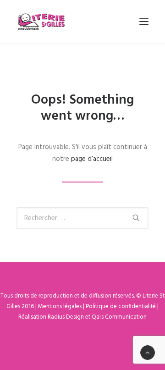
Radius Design (66, 317)
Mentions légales (60, 306)
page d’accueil (92, 159)
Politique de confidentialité (121, 306)
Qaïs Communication (119, 317)
